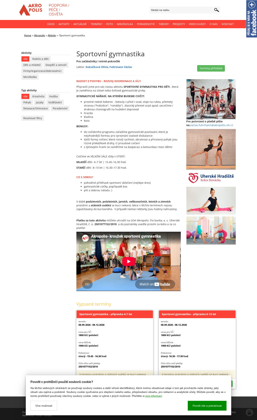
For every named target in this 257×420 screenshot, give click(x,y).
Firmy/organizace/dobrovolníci (42, 71)
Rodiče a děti (40, 59)
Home (27, 35)
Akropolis (39, 35)
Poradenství (60, 108)
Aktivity (52, 35)
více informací (153, 395)
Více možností (43, 405)
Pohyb (27, 102)
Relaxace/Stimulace (35, 108)
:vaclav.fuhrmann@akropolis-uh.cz (211, 125)
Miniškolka (30, 77)
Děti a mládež (32, 65)
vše (25, 59)
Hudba (53, 96)
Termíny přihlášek (211, 68)
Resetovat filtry (32, 118)
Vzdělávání (55, 102)
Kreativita (38, 96)
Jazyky (39, 102)
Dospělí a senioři (56, 65)
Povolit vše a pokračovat (207, 405)
